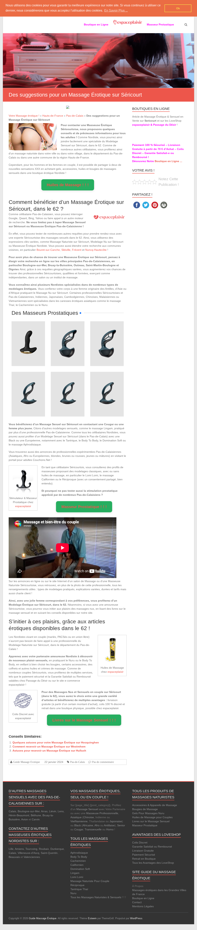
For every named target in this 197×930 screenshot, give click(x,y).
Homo (110, 829)
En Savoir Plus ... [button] (116, 10)
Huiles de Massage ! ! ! (68, 185)
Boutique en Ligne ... (168, 161)
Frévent (76, 249)
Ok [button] (178, 8)
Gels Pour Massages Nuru (148, 813)
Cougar (78, 829)
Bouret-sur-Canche (48, 249)
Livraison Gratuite (143, 850)
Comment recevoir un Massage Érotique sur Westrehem (49, 746)
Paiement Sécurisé (143, 854)
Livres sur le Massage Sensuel (150, 821)
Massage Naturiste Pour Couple (89, 881)
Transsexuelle (93, 829)
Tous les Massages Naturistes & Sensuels (95, 897)
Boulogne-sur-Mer (29, 811)
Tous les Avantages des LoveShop (153, 862)
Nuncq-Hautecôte (96, 249)
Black (77, 825)
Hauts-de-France (52, 115)
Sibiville (65, 249)
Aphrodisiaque (79, 852)
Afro (96, 825)
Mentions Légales (143, 906)
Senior (121, 825)
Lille (11, 848)
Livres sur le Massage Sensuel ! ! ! (84, 720)
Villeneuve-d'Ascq (28, 852)
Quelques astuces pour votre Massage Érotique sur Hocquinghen (56, 742)
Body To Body (78, 856)
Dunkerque (57, 848)
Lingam (74, 872)
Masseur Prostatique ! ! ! (84, 507)
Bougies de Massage (145, 809)
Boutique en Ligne (143, 898)
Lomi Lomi (76, 877)
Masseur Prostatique (144, 825)
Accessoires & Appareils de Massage (154, 805)
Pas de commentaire (103, 762)
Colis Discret (139, 842)
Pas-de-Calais (74, 115)
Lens (61, 811)
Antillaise (109, 825)
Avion (24, 819)
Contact (137, 902)
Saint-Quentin (49, 852)
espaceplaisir (23, 506)
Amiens (19, 848)
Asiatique (76, 817)
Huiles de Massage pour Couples (152, 817)
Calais (12, 811)
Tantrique (76, 889)
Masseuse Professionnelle (102, 813)
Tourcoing (31, 848)
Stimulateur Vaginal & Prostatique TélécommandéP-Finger (28, 331)
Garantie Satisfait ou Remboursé (152, 846)
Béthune (36, 815)
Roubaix (44, 848)
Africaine (88, 825)
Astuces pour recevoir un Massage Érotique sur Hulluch (49, 750)
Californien (76, 864)
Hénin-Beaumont (19, 815)
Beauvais (14, 856)
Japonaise (115, 821)
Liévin (52, 811)
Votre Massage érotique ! (24, 115)
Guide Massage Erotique (26, 762)
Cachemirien (78, 860)
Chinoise (88, 817)
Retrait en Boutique (144, 858)
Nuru (73, 893)
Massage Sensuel (87, 809)
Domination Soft (80, 868)
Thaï (85, 889)
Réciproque (77, 885)
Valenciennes (32, 856)
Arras (44, 811)
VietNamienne (79, 821)
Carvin (36, 819)
